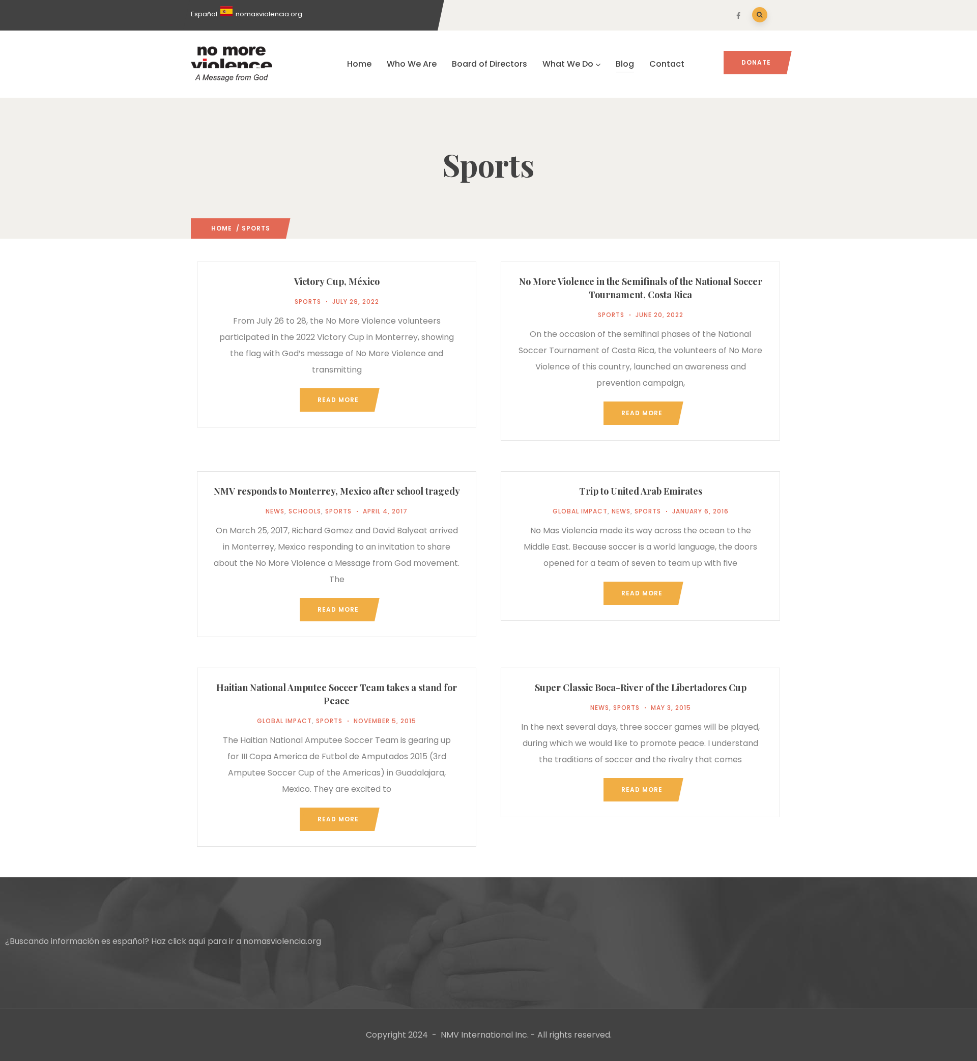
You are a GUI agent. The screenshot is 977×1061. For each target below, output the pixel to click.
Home (359, 64)
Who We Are (412, 64)
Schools (305, 511)
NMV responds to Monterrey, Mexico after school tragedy (337, 491)
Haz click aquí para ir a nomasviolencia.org (236, 941)
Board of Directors (489, 64)
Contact (666, 64)
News (275, 511)
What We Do (567, 64)
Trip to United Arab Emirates (640, 491)
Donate (756, 62)
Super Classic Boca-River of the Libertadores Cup (640, 687)
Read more (338, 399)
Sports (308, 301)
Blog (625, 64)
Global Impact (580, 511)
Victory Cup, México (337, 281)
